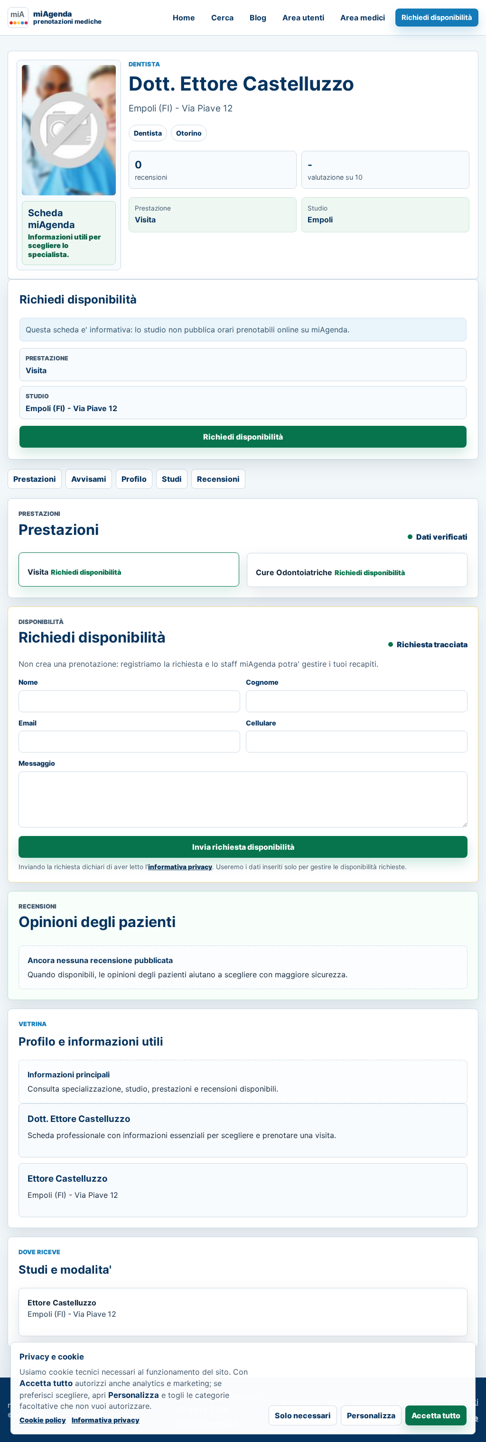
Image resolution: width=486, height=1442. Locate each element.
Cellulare (261, 723)
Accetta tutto (435, 1415)
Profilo (134, 479)
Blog (258, 17)
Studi (172, 479)
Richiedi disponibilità (437, 17)
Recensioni (218, 479)
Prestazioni (34, 479)
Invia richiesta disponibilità (243, 847)
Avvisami (88, 479)
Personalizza (371, 1415)
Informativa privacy (106, 1420)
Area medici (362, 17)
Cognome (262, 682)
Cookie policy (42, 1420)
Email (28, 723)
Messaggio (37, 763)
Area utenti (303, 17)
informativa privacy (180, 867)
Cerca (222, 17)
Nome (28, 682)
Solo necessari (303, 1415)
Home (184, 17)
